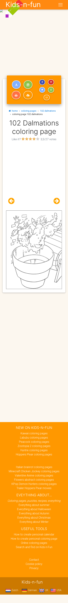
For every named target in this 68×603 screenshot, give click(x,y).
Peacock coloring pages (34, 441)
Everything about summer (34, 505)
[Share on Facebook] (42, 82)
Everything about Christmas (34, 517)
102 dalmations (48, 110)
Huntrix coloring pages (34, 450)
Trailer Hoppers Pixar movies (34, 488)
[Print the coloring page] (16, 95)
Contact (34, 559)
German (32, 590)
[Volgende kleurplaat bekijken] (55, 201)
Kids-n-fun (23, 4)
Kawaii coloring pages (34, 433)
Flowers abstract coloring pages (34, 479)
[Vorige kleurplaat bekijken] (12, 201)
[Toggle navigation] (60, 4)
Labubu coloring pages (34, 437)
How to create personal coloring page (34, 538)
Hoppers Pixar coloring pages (34, 454)
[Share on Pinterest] (51, 82)
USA (58, 590)
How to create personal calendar (34, 534)
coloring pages (28, 110)
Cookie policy (34, 564)
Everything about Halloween (34, 509)
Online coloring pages (34, 543)
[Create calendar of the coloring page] (28, 84)
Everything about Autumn (34, 513)
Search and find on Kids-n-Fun (34, 547)
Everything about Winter (34, 522)
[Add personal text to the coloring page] (16, 84)
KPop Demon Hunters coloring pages (34, 484)
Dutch (14, 590)
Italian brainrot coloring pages (34, 467)
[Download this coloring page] (28, 95)
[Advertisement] (34, 35)
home (14, 110)
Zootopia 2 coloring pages (34, 446)
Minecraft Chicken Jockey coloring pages (34, 471)
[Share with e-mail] (47, 97)
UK (46, 590)
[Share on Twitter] (42, 90)
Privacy (34, 568)
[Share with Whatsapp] (51, 90)
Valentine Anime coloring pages (34, 475)
